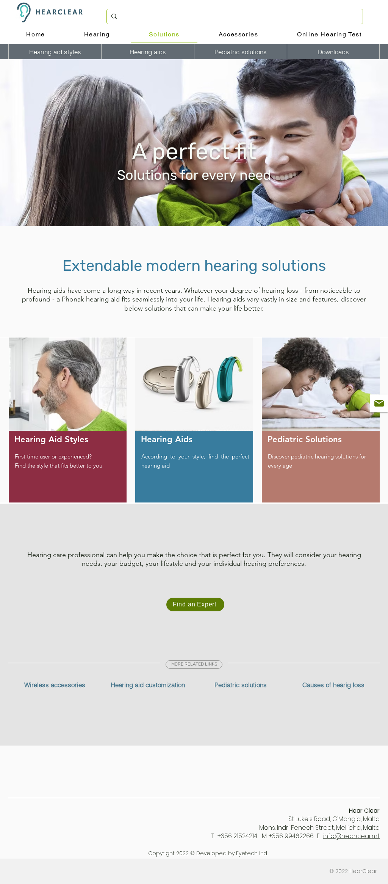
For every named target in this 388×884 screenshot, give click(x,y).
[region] (68, 420)
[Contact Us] (379, 403)
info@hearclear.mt (351, 836)
